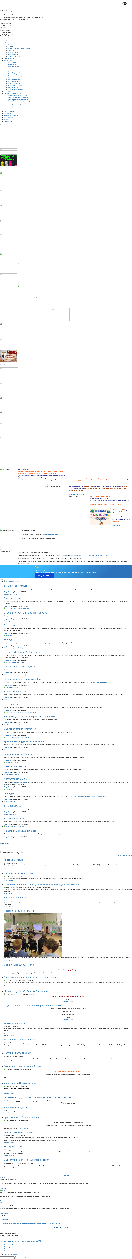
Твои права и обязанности (16, 89)
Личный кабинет (9, 117)
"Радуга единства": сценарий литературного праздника (33, 1005)
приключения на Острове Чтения (21, 1117)
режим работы (4, 41)
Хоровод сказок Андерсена (18, 873)
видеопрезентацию (20, 782)
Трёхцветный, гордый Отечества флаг (24, 741)
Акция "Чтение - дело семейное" (18, 97)
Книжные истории (13, 859)
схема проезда (23, 36)
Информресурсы (9, 1249)
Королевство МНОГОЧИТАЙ (19, 1132)
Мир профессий (13, 87)
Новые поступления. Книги (16, 78)
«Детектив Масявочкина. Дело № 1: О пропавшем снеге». (87, 796)
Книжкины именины (14, 1023)
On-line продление (10, 112)
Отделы (10, 47)
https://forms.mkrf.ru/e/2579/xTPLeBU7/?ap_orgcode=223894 (89, 555)
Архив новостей (5, 844)
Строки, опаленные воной (10, 1223)
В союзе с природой (14, 80)
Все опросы (4, 1219)
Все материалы (5, 1174)
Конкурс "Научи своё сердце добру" (19, 101)
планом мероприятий (51, 534)
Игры (63, 1223)
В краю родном (12, 64)
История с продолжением (17, 1052)
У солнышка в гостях (15, 691)
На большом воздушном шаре (20, 830)
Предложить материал (125, 855)
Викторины (7, 91)
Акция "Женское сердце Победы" (18, 99)
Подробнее (48, 484)
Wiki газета (7, 113)
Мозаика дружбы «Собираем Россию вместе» (28, 991)
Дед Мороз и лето (13, 598)
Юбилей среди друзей (16, 1107)
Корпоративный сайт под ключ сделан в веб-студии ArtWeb (20, 1241)
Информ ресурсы (9, 70)
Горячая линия (8, 121)
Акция (9, 107)
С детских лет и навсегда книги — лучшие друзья (30, 977)
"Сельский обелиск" (17, 107)
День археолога (12, 805)
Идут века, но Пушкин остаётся (21, 1083)
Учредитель (11, 50)
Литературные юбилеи (16, 778)
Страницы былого (13, 66)
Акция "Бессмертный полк (16, 105)
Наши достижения (13, 52)
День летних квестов (15, 766)
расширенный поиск (23, 1258)
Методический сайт (10, 109)
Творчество (8, 1253)
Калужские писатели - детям (17, 68)
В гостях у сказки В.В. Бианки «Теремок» (26, 612)
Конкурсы (7, 1251)
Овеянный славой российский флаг (23, 678)
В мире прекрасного (14, 83)
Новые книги (12, 62)
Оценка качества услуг (15, 56)
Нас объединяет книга (15, 897)
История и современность (16, 45)
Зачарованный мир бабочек (19, 753)
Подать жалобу (44, 575)
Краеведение (8, 60)
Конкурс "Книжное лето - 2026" (17, 95)
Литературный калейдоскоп (16, 76)
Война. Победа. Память (15, 74)
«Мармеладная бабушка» (40, 643)
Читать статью (8, 869)
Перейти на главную (61, 1227)
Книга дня (9, 639)
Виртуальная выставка (53, 1223)
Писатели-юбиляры (14, 81)
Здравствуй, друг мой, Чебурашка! (22, 652)
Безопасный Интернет (15, 85)
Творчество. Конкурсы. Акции (13, 93)
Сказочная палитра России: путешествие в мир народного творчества (41, 884)
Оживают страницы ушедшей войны (23, 1066)
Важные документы (14, 54)
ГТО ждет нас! (11, 704)
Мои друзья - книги (14, 1146)
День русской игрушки (16, 585)
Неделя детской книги (11, 115)
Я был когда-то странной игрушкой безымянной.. (30, 716)
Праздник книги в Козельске (19, 910)
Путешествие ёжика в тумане (19, 666)
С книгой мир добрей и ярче (19, 964)
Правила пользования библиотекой (19, 48)
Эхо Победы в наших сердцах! (20, 1039)
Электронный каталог (10, 58)
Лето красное (11, 625)
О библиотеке (8, 43)
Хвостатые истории (14, 818)
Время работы (8, 119)
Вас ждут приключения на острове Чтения (26, 1159)
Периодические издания (15, 72)
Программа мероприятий (77, 494)
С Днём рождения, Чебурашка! (20, 728)
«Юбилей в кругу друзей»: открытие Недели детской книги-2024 (38, 1097)
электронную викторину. (99, 682)
